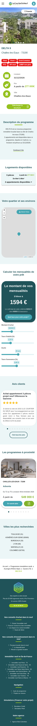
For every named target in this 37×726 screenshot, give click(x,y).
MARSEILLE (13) (17, 547)
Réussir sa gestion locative (19, 649)
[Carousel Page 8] (24, 428)
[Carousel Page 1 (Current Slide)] (13, 42)
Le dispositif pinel (19, 647)
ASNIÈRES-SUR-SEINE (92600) (17, 537)
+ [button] (4, 210)
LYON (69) (17, 544)
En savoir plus (12, 503)
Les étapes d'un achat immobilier (19, 628)
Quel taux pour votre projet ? (18, 317)
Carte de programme (19, 691)
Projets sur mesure (19, 693)
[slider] (11, 331)
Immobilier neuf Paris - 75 (19, 662)
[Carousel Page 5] (23, 42)
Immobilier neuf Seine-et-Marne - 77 (19, 678)
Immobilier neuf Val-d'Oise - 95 (19, 673)
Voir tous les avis (18, 435)
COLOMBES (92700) (17, 550)
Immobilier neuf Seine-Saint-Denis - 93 (19, 669)
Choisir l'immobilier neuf (19, 623)
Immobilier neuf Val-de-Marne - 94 (19, 671)
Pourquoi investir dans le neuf (19, 645)
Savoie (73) (27, 569)
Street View (25, 212)
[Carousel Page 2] (16, 42)
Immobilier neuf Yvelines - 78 (19, 676)
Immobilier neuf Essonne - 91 (19, 667)
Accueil (5, 566)
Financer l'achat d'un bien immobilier (19, 625)
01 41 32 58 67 (18, 605)
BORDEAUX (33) (17, 541)
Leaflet (25, 257)
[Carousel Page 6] (19, 428)
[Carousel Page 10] (29, 428)
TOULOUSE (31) (17, 534)
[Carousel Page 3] (18, 42)
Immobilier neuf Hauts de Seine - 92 (19, 665)
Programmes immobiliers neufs (21, 566)
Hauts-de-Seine (19, 630)
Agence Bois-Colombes (19, 721)
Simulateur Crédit (19, 706)
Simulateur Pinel (19, 708)
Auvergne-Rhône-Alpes (12, 569)
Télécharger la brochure (17, 107)
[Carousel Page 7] (22, 428)
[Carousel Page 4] (21, 42)
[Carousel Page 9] (27, 428)
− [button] (4, 213)
